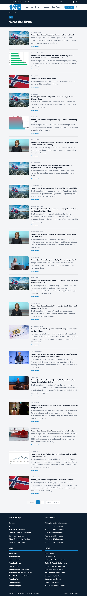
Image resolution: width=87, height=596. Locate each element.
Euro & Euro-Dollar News (55, 566)
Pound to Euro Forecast (54, 526)
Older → (56, 502)
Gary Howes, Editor (16, 536)
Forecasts (45, 7)
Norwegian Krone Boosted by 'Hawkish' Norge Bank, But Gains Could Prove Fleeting (54, 143)
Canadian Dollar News (53, 576)
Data (37, 7)
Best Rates (56, 7)
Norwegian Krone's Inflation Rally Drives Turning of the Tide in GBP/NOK (54, 281)
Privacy (66, 593)
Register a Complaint (17, 542)
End (49, 502)
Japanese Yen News (53, 579)
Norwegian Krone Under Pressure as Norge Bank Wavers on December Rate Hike (54, 210)
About (11, 526)
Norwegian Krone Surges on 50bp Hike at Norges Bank (53, 260)
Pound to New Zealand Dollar (20, 573)
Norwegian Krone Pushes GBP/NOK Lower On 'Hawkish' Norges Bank (54, 406)
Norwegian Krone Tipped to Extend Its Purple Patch (52, 35)
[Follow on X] (70, 1)
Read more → (35, 46)
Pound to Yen (14, 579)
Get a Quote (69, 7)
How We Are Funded (17, 529)
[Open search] (76, 7)
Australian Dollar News (54, 569)
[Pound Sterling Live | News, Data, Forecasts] (15, 7)
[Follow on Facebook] (73, 1)
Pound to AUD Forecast (54, 536)
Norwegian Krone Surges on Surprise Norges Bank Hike (54, 188)
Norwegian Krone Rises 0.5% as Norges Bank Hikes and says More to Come (54, 307)
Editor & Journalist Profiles (19, 539)
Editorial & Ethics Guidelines (20, 533)
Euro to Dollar (14, 566)
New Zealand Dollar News (55, 573)
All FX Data (13, 553)
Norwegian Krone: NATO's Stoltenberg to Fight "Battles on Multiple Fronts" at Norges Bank (54, 355)
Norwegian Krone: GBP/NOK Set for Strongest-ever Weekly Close (52, 98)
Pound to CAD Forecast (54, 542)
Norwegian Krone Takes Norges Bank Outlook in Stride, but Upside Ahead (54, 455)
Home (10, 13)
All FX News (49, 553)
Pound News (50, 557)
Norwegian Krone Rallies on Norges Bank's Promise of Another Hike (53, 235)
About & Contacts (61, 2)
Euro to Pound (14, 560)
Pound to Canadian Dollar (19, 576)
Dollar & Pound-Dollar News (56, 563)
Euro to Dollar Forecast (54, 533)
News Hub (29, 7)
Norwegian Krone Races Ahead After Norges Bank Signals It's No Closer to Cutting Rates (52, 166)
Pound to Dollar (15, 563)
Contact (12, 523)
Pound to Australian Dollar (19, 569)
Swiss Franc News (52, 582)
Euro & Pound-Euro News (55, 560)
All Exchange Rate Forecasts (56, 523)
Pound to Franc (15, 582)
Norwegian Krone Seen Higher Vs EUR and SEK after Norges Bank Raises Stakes (53, 381)
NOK (15, 13)
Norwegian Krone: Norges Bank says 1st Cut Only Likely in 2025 (54, 120)
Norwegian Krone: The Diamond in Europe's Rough (52, 431)
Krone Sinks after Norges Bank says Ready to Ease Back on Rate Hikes (54, 330)
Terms (71, 593)
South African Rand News (55, 585)
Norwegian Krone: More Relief (43, 78)
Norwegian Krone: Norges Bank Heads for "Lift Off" (52, 479)
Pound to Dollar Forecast (55, 529)
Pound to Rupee (15, 585)
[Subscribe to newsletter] (76, 1)
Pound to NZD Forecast (54, 539)
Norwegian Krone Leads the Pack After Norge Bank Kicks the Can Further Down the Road (52, 56)
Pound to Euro (14, 557)
